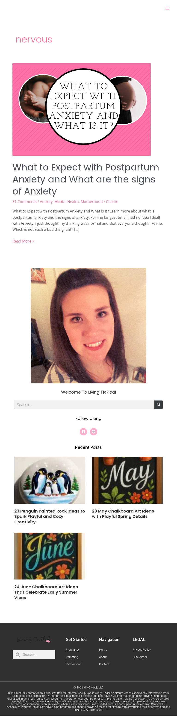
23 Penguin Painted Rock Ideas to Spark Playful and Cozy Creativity (49, 516)
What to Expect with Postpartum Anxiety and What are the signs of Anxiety (85, 179)
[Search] (158, 404)
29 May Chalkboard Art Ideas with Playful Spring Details (123, 513)
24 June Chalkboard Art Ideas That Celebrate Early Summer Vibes (46, 592)
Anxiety (46, 201)
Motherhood (92, 201)
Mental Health (66, 201)
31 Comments (24, 201)
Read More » (23, 241)
